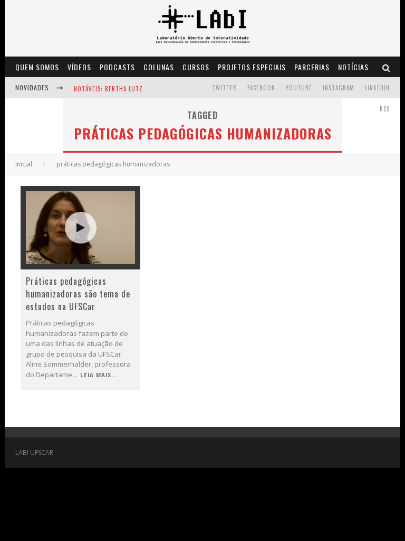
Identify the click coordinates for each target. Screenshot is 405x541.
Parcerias (312, 66)
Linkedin (377, 87)
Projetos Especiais (252, 66)
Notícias (353, 66)
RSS (385, 109)
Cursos (195, 66)
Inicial (23, 164)
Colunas (158, 66)
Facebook (261, 87)
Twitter (224, 87)
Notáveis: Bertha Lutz (108, 89)
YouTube (299, 87)
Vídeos (79, 66)
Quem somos (37, 66)
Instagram (338, 87)
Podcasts (117, 66)
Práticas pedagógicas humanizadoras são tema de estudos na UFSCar (78, 294)
